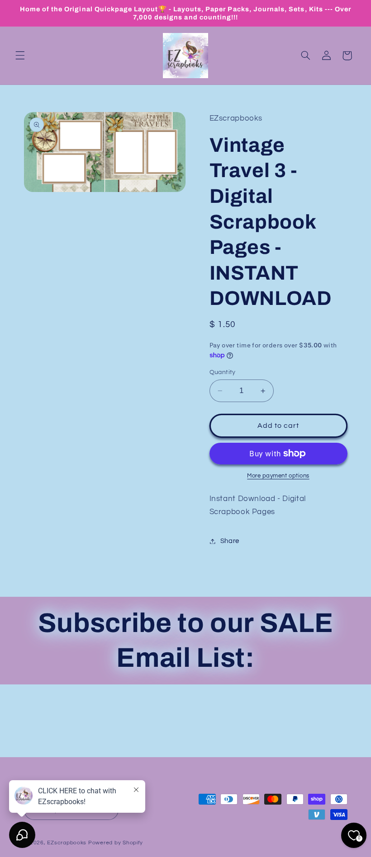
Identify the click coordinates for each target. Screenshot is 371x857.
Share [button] (229, 541)
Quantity (222, 372)
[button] (20, 55)
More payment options (278, 476)
